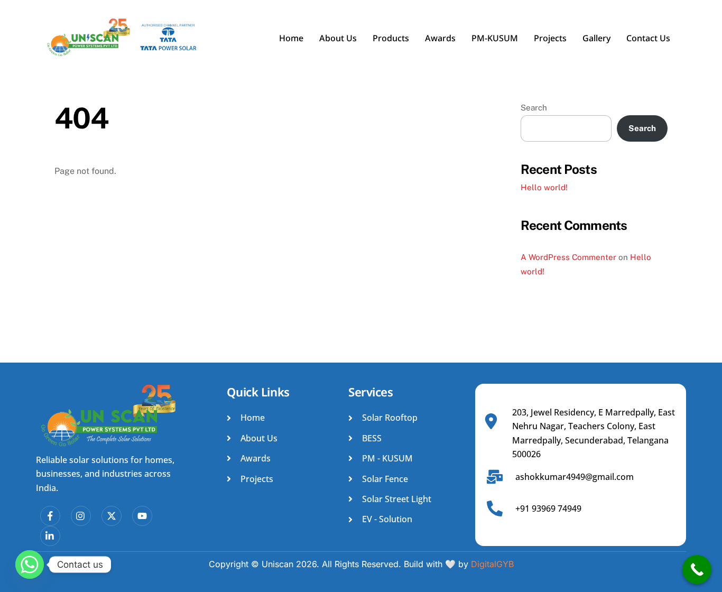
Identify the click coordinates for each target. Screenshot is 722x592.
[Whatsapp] (29, 564)
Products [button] (391, 39)
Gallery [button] (596, 39)
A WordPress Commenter (568, 257)
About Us (338, 39)
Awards (440, 39)
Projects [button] (550, 39)
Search (534, 107)
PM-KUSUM (494, 39)
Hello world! (544, 187)
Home (291, 39)
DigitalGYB (492, 564)
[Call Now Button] (696, 569)
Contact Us (648, 39)
